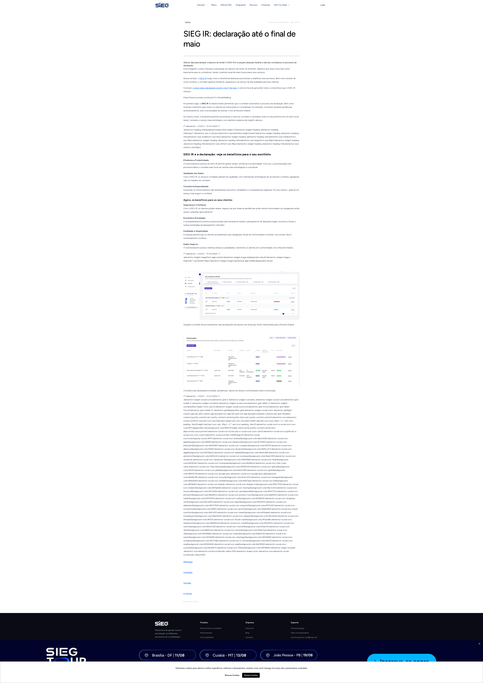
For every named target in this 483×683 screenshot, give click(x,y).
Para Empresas (206, 633)
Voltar (188, 22)
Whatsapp (188, 562)
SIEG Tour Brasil (280, 5)
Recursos (253, 5)
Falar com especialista (300, 633)
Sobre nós (250, 628)
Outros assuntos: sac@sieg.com (304, 637)
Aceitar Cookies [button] (251, 675)
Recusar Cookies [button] (232, 675)
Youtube (187, 583)
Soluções (201, 5)
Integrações (241, 5)
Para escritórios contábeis (210, 628)
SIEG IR (203, 78)
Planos (214, 5)
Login (322, 5)
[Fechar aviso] (479, 644)
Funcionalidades (206, 637)
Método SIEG (226, 5)
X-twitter (187, 593)
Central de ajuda (297, 628)
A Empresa (265, 5)
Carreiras (249, 637)
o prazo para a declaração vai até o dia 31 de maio (215, 88)
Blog (247, 633)
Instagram (187, 572)
